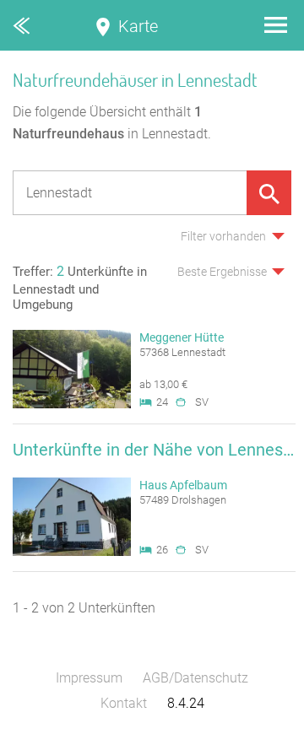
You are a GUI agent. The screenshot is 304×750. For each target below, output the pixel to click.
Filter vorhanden (223, 236)
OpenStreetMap (263, 742)
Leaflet (148, 742)
